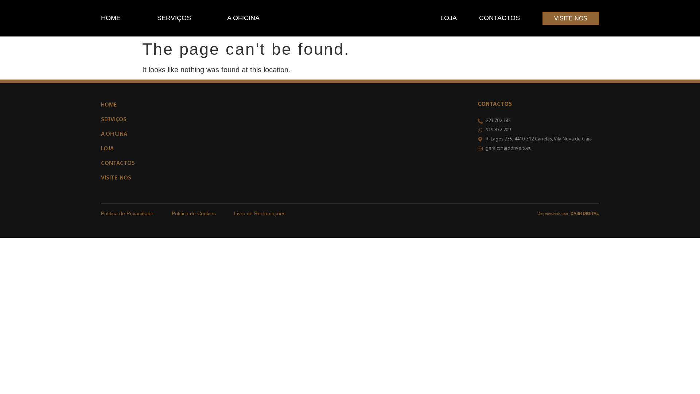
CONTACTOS (499, 18)
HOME (111, 18)
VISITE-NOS (116, 178)
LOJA (448, 18)
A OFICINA (243, 18)
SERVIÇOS (174, 18)
